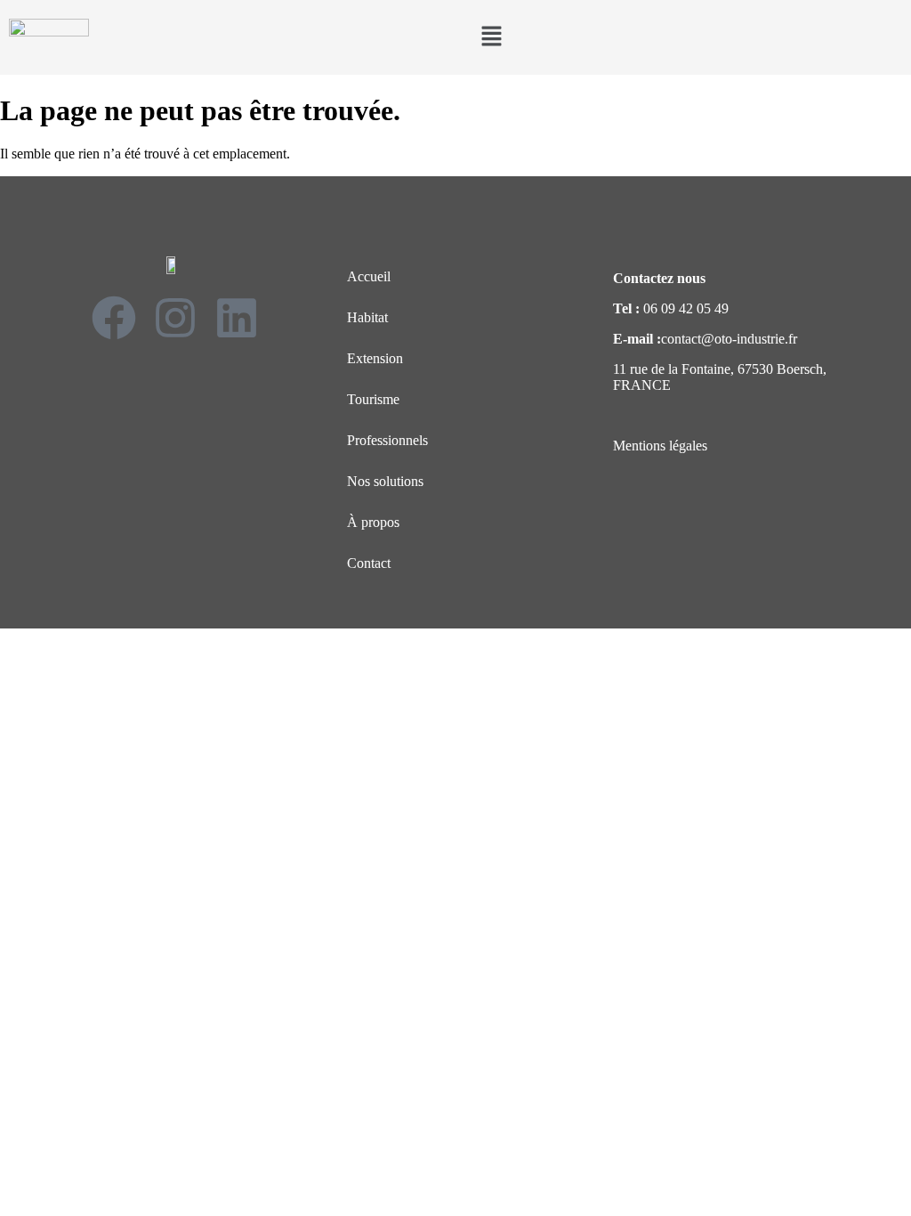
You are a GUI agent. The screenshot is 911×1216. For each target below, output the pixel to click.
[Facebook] (114, 318)
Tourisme (373, 399)
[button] (491, 37)
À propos (373, 522)
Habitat (367, 317)
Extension (375, 358)
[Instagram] (175, 318)
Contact (369, 563)
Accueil (369, 276)
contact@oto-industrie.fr (729, 338)
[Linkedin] (236, 318)
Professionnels (387, 440)
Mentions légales (660, 445)
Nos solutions (385, 481)
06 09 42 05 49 (686, 308)
